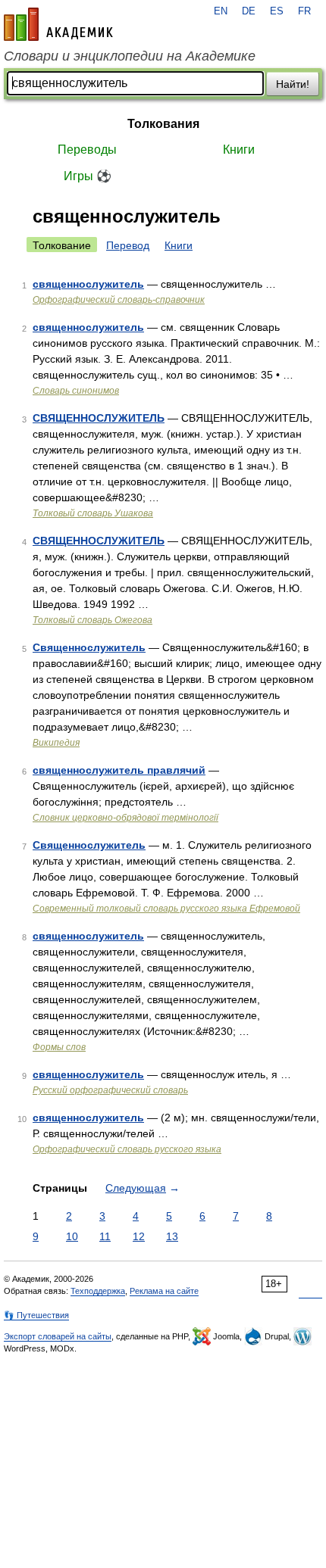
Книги (239, 149)
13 (172, 1236)
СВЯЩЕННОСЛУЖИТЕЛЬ (99, 418)
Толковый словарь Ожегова (92, 620)
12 (139, 1236)
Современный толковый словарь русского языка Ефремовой (166, 908)
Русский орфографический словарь (110, 1090)
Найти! (292, 84)
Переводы (87, 149)
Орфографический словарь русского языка (127, 1149)
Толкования (163, 123)
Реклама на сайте (164, 1290)
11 (105, 1236)
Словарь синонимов (76, 390)
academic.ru (58, 24)
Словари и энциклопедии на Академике (129, 56)
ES (277, 11)
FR (304, 11)
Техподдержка (98, 1290)
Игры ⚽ (87, 176)
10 (72, 1236)
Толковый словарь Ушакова (93, 513)
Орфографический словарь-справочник (119, 300)
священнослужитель (88, 284)
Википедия (56, 742)
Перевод (127, 245)
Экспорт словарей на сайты (57, 1336)
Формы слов (59, 1047)
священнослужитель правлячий (119, 770)
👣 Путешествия (36, 1315)
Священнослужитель (89, 647)
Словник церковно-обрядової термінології (125, 817)
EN (220, 11)
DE (248, 11)
